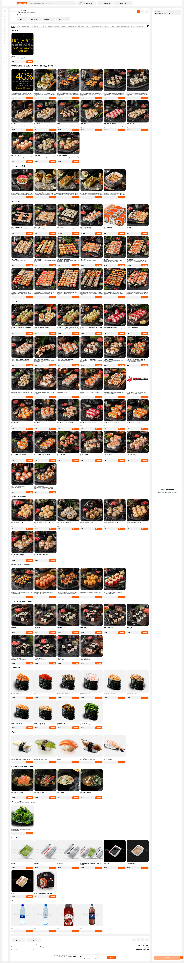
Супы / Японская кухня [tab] (122, 26)
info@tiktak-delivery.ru (142, 949)
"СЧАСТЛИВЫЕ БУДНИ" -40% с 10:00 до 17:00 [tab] (29, 26)
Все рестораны (22, 3)
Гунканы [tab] (107, 26)
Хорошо (111, 957)
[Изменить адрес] (178, 12)
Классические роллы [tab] (96, 26)
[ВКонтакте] (134, 939)
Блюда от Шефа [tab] (47, 26)
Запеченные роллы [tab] (83, 26)
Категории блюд (38, 947)
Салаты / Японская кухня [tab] (138, 26)
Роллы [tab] (63, 26)
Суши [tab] (112, 26)
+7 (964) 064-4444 (143, 945)
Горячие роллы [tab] (71, 26)
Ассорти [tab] (56, 26)
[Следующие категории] (148, 26)
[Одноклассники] (142, 939)
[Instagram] (147, 939)
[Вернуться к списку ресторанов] (4, 10)
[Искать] (74, 3)
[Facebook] (138, 939)
